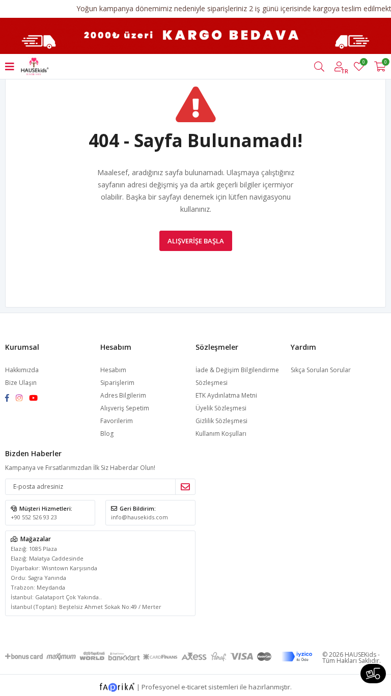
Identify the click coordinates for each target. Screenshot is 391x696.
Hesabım (113, 370)
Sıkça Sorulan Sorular (321, 370)
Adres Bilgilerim (123, 395)
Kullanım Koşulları (221, 433)
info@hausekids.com (139, 517)
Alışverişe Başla (195, 240)
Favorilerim (363, 63)
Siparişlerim (117, 382)
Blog (107, 433)
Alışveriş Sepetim (124, 408)
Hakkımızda (22, 370)
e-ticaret (194, 686)
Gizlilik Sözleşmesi (221, 420)
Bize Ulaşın (21, 382)
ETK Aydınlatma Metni (226, 395)
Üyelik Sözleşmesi (221, 408)
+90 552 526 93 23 (34, 517)
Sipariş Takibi (373, 673)
